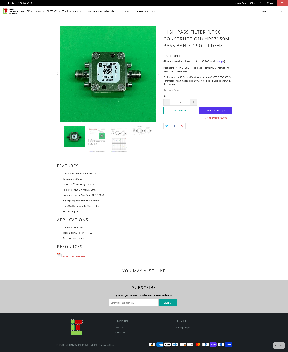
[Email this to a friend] (190, 126)
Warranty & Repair (183, 327)
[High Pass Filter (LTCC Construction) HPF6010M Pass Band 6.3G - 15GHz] (74, 256)
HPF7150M (68, 256)
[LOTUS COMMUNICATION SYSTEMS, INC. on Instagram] (13, 3)
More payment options (215, 117)
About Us (119, 327)
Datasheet (80, 256)
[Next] (158, 74)
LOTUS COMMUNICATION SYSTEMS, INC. (80, 345)
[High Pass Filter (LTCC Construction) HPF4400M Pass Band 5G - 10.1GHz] (59, 256)
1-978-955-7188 (24, 3)
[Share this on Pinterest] (182, 126)
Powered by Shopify (107, 345)
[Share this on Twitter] (167, 126)
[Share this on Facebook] (174, 126)
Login (272, 3)
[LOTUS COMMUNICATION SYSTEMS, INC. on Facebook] (8, 3)
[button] (36, 11)
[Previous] (57, 74)
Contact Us (120, 333)
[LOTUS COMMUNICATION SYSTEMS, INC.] (13, 11)
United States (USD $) (246, 3)
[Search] (281, 11)
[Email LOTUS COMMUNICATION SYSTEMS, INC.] (3, 3)
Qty (165, 96)
